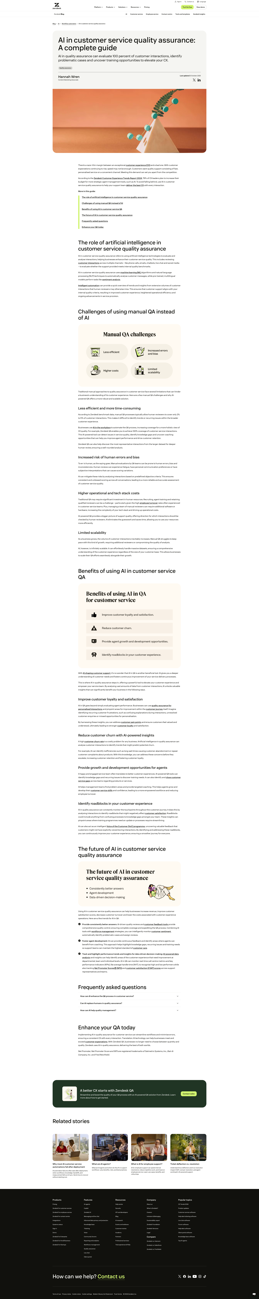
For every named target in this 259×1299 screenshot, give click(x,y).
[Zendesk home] (58, 6)
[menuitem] (201, 2)
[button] (127, 996)
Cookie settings (87, 1294)
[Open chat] (254, 1294)
